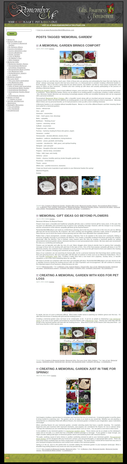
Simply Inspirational (15, 84)
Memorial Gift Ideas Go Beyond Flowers (73, 215)
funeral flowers (74, 266)
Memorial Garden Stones (18, 64)
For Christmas (14, 107)
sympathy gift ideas (73, 208)
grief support (62, 207)
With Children (14, 60)
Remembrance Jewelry (18, 73)
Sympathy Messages (15, 105)
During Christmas (15, 49)
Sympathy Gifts (51, 256)
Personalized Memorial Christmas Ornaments (18, 67)
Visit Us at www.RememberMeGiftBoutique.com (55, 30)
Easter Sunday (14, 54)
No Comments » (107, 268)
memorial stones (48, 362)
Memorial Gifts (13, 62)
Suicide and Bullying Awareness (15, 102)
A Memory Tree (45, 207)
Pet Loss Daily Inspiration (19, 81)
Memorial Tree (92, 321)
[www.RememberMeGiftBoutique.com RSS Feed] (7, 458)
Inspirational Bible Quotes (19, 88)
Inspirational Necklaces (18, 90)
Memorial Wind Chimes (55, 98)
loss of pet (93, 266)
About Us (11, 40)
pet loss (68, 362)
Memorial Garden (74, 207)
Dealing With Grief (14, 41)
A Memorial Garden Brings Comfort (69, 45)
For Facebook (14, 109)
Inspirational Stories (17, 95)
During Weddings (15, 53)
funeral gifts (85, 266)
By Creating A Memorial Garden (53, 205)
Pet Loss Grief (13, 79)
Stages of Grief (13, 97)
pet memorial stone (79, 362)
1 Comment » (85, 208)
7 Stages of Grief (15, 99)
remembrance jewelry (51, 268)
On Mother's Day (15, 58)
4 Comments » (106, 362)
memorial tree (60, 362)
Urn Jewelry (13, 75)
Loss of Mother (14, 56)
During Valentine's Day (18, 51)
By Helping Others (16, 47)
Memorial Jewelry (14, 77)
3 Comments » (67, 450)
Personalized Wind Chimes (19, 69)
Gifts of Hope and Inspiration (20, 86)
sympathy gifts (80, 268)
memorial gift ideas (106, 207)
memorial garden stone (75, 431)
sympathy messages (93, 268)
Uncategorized (13, 110)
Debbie (51, 48)
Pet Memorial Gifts (16, 71)
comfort (54, 207)
